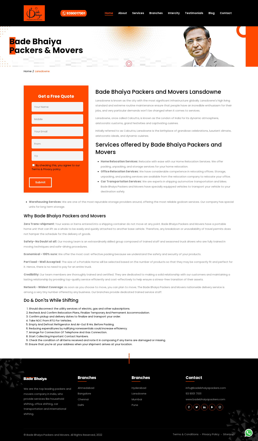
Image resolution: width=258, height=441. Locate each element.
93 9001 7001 (193, 393)
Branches (156, 13)
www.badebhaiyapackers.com (205, 399)
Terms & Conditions (186, 434)
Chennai (83, 399)
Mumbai (137, 399)
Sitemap (228, 434)
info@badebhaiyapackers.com (206, 388)
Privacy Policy (210, 434)
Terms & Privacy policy (46, 169)
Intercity (174, 13)
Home (109, 13)
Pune (135, 405)
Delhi (81, 405)
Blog (212, 13)
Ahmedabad (86, 388)
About (122, 13)
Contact (226, 13)
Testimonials (194, 13)
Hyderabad (139, 388)
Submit (40, 182)
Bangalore (84, 393)
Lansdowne (139, 393)
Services (138, 13)
